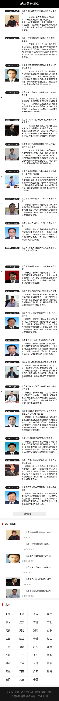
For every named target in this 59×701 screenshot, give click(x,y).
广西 (35, 671)
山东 (49, 630)
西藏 (21, 671)
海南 (49, 646)
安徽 (35, 638)
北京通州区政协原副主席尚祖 (38, 532)
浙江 (49, 638)
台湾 (35, 663)
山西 (8, 638)
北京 (7, 604)
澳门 (8, 679)
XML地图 (43, 696)
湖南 (35, 630)
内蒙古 (49, 663)
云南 (21, 655)
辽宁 (21, 622)
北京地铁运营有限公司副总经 (38, 567)
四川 (8, 655)
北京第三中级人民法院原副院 (38, 579)
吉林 (35, 622)
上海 (21, 614)
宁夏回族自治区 (35, 680)
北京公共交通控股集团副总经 (38, 544)
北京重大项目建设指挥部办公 (38, 555)
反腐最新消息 (29, 3)
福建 (21, 646)
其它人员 (21, 680)
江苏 (8, 646)
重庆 (49, 614)
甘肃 (8, 663)
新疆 (8, 671)
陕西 (21, 638)
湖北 (21, 630)
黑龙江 (8, 622)
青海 (49, 655)
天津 (35, 614)
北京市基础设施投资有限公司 (38, 590)
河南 (8, 630)
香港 (49, 671)
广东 (35, 646)
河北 (49, 622)
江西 (21, 663)
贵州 (35, 655)
